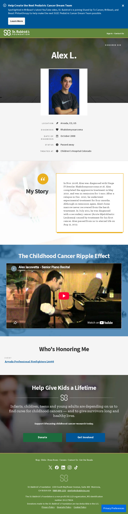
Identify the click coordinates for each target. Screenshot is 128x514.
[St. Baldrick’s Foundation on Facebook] (57, 468)
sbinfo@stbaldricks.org (78, 490)
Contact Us (119, 33)
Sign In (110, 33)
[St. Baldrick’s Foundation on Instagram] (69, 468)
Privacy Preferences (113, 508)
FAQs (43, 460)
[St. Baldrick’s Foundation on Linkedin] (63, 468)
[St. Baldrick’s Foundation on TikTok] (76, 468)
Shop (37, 460)
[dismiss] (123, 6)
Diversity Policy (64, 507)
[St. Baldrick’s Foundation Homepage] (64, 479)
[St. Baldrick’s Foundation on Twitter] (50, 468)
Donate (42, 437)
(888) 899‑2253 (59, 490)
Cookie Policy (80, 507)
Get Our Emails (86, 460)
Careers (62, 460)
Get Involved (86, 437)
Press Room (52, 460)
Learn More (16, 21)
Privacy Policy (48, 507)
